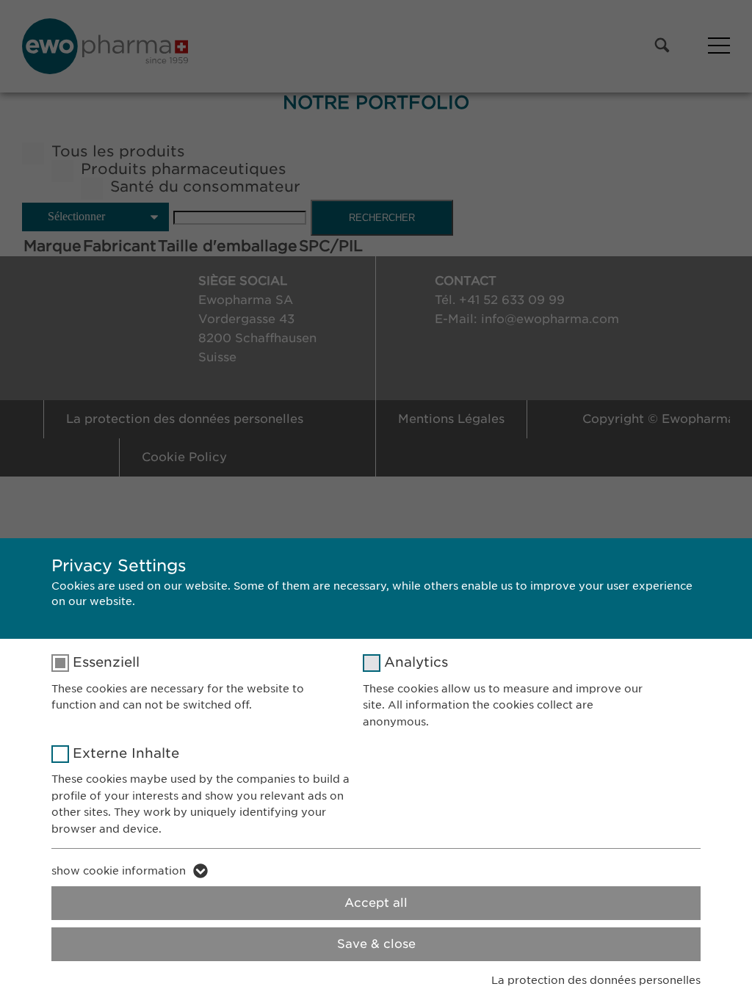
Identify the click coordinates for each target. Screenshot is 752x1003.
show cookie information (118, 871)
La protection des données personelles (596, 980)
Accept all (376, 903)
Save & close (376, 944)
